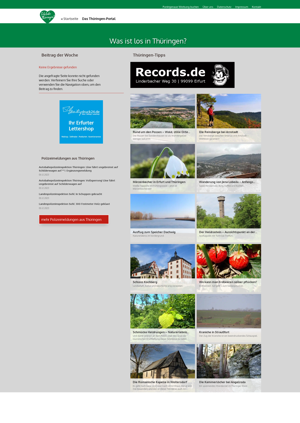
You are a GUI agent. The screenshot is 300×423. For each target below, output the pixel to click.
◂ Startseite (69, 18)
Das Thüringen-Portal (99, 18)
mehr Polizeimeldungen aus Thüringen (71, 219)
